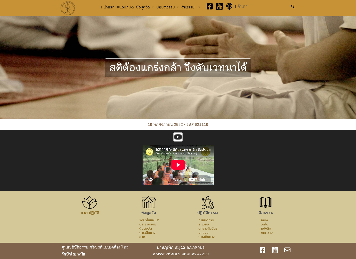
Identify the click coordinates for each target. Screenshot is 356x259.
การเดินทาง (147, 232)
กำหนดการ (206, 220)
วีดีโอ (264, 224)
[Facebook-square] (210, 6)
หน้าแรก (108, 6)
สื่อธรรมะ (188, 6)
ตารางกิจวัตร (208, 228)
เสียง (264, 220)
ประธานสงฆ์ (147, 224)
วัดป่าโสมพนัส (149, 220)
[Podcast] (229, 6)
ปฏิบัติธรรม (165, 6)
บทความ (267, 232)
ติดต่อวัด (145, 228)
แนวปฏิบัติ (125, 6)
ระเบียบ (203, 224)
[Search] (292, 6)
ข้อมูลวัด (143, 6)
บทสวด (203, 232)
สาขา (142, 236)
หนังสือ (266, 228)
